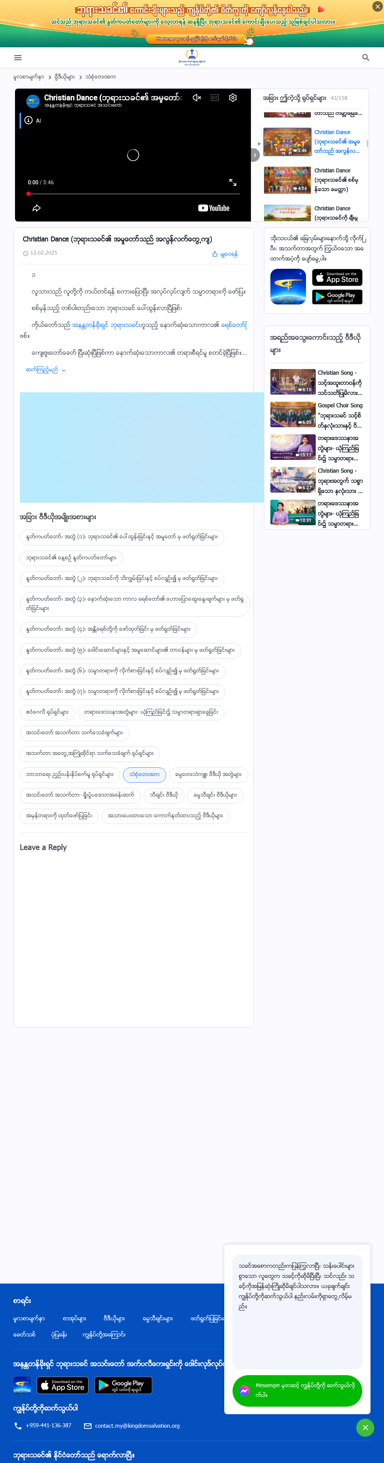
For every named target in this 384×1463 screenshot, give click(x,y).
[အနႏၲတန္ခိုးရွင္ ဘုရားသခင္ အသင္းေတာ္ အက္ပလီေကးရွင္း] (288, 287)
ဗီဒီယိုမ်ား (114, 1319)
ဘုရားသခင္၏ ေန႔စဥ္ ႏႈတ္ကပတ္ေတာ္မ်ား (71, 558)
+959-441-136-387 (48, 1426)
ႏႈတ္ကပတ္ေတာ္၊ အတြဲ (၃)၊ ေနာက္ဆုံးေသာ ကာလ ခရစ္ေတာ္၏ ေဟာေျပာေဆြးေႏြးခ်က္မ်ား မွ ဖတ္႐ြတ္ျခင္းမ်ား (135, 604)
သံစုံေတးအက (101, 77)
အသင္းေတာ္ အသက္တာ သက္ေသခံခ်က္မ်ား (74, 733)
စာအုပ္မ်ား (74, 1319)
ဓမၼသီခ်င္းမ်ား (158, 1319)
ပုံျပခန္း (59, 1335)
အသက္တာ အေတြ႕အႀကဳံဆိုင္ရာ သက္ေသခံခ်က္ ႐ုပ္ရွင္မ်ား (90, 754)
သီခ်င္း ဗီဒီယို (164, 795)
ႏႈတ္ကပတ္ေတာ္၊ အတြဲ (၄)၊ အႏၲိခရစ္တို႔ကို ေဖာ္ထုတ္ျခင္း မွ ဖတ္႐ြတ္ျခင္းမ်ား (108, 629)
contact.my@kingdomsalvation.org (137, 1426)
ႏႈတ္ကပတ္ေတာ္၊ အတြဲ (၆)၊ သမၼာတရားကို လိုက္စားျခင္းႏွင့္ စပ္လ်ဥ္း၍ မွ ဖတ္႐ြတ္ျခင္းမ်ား (122, 671)
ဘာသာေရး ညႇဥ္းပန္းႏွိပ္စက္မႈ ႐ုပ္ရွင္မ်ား (70, 775)
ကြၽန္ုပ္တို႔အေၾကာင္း (104, 1335)
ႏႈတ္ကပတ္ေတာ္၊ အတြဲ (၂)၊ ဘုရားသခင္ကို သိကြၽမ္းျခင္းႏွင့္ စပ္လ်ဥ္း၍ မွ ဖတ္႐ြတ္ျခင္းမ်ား (122, 579)
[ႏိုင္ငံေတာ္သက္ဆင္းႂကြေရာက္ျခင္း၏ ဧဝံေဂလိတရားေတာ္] (192, 57)
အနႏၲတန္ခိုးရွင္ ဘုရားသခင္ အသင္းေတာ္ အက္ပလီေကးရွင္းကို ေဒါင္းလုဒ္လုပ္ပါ (121, 1365)
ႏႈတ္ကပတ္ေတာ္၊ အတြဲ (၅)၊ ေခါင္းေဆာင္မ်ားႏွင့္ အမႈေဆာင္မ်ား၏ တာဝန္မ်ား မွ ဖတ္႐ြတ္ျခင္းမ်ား (130, 650)
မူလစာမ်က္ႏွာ (29, 77)
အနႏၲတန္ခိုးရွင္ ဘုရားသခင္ (105, 325)
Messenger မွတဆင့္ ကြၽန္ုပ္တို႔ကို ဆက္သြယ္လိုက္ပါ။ (305, 1391)
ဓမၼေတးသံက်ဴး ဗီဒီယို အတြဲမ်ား (209, 775)
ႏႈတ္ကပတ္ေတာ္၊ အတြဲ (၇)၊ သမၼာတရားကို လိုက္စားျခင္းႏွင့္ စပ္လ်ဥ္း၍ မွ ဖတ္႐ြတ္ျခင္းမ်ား (122, 692)
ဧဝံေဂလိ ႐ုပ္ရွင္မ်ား (47, 712)
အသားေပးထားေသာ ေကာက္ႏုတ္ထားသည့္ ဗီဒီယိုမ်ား (165, 816)
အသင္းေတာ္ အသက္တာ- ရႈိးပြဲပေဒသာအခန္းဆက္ (80, 795)
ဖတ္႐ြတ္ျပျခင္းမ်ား (211, 1319)
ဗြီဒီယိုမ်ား (65, 77)
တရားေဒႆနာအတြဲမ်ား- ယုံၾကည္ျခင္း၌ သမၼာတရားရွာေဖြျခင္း (151, 712)
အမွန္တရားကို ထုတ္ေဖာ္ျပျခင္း (59, 816)
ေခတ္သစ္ (25, 1335)
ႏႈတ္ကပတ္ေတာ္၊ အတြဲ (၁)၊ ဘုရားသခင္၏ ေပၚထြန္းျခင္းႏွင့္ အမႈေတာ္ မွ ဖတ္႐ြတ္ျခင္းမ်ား (122, 537)
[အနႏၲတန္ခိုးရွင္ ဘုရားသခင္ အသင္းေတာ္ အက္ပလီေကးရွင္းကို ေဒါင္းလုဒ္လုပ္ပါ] (22, 1385)
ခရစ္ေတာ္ (233, 325)
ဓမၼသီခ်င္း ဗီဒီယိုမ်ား (215, 795)
